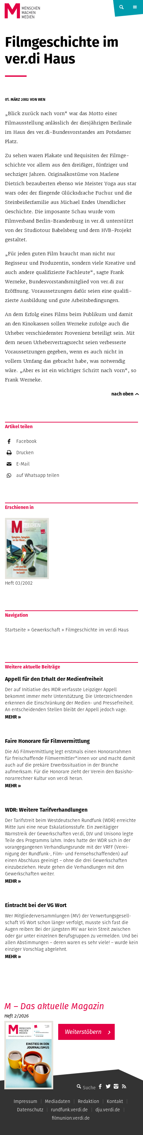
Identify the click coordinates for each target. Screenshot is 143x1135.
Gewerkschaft (45, 629)
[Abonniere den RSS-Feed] (124, 1086)
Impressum (25, 1101)
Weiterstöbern (83, 1032)
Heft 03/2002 (19, 583)
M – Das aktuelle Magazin (54, 1006)
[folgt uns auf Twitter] (108, 1086)
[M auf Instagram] (116, 1086)
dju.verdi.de (107, 1109)
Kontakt (115, 1101)
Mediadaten (57, 1101)
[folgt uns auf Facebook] (100, 1086)
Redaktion (88, 1101)
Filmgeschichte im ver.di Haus (97, 629)
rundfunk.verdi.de (69, 1109)
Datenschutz (30, 1109)
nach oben (122, 393)
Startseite (15, 629)
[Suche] (79, 1086)
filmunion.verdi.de (71, 1118)
